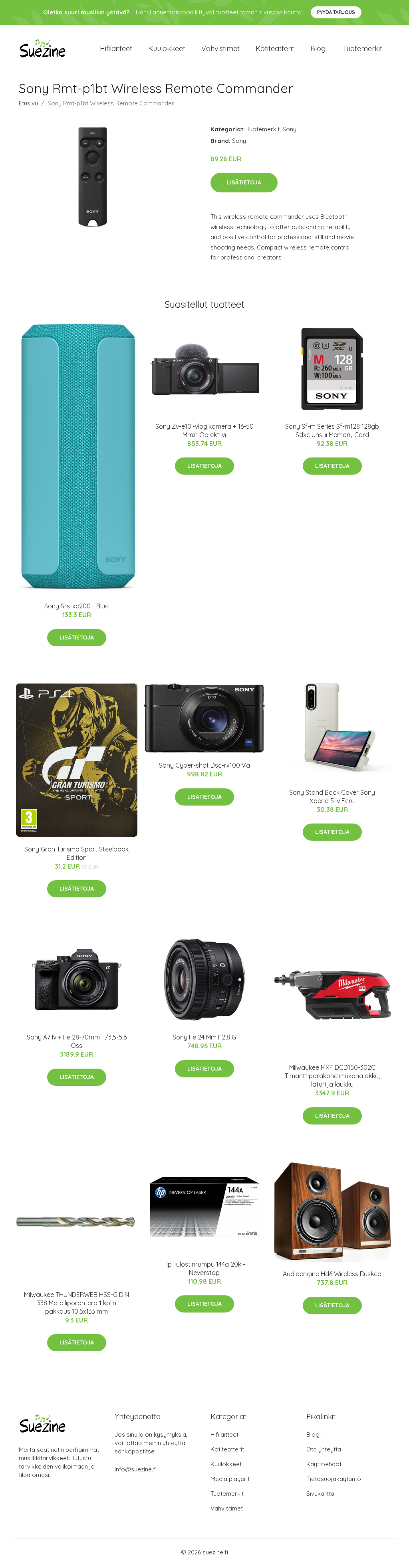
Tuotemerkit (362, 48)
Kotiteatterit (275, 48)
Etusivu (28, 103)
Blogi (318, 48)
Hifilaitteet (116, 48)
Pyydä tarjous (336, 12)
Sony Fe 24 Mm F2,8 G (204, 1037)
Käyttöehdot (323, 1464)
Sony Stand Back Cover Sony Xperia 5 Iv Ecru (332, 796)
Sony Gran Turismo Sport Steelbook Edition (76, 853)
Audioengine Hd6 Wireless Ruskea (332, 1274)
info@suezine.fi (136, 1469)
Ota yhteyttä (323, 1449)
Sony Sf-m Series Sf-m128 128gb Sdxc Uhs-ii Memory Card (332, 430)
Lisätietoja (244, 182)
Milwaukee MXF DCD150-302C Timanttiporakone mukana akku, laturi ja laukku (332, 1075)
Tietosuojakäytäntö (333, 1479)
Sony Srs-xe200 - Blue (76, 606)
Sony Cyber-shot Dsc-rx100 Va (204, 765)
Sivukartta (320, 1493)
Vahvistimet (220, 48)
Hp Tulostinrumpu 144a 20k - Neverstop (204, 1268)
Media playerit (230, 1479)
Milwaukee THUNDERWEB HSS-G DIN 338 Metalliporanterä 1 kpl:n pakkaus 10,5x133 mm (76, 1303)
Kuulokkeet (166, 48)
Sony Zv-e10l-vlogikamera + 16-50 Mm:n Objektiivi (204, 430)
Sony (289, 129)
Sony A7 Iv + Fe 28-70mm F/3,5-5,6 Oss (77, 1041)
